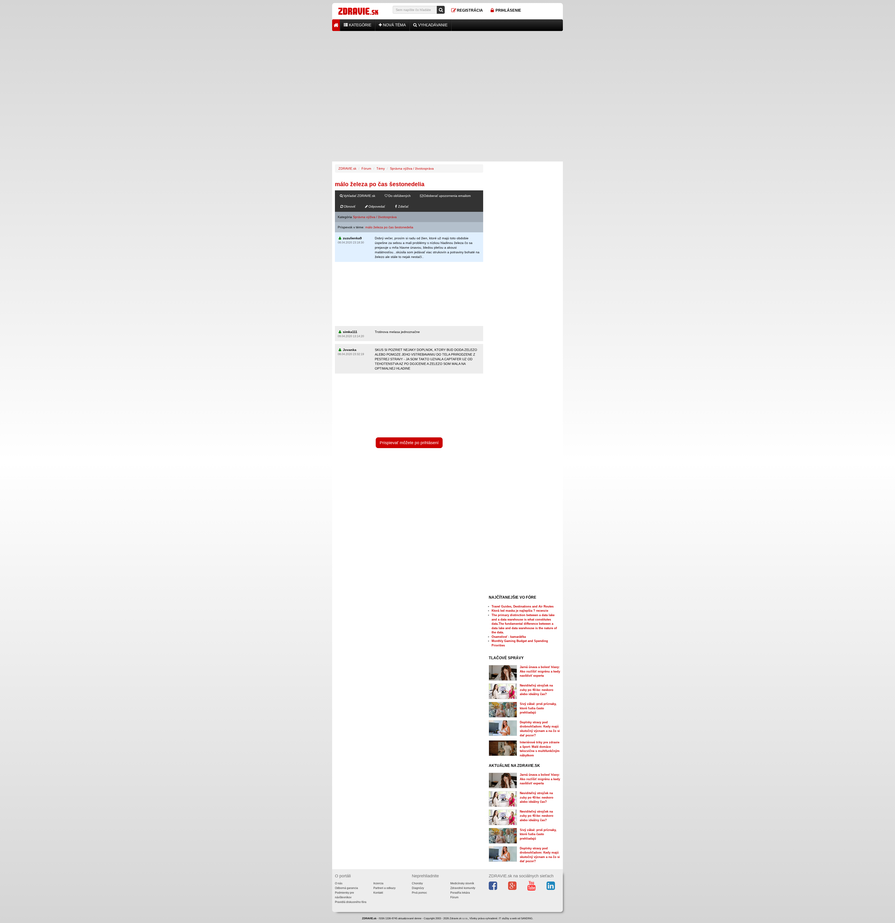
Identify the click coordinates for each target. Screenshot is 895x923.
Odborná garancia (346, 888)
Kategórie (359, 25)
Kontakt (378, 892)
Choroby (417, 883)
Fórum (366, 168)
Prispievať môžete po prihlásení (409, 442)
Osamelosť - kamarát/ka (509, 636)
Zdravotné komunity (462, 888)
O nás (338, 883)
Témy (380, 168)
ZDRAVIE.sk (347, 168)
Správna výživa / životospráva (412, 168)
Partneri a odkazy (384, 888)
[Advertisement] (447, 63)
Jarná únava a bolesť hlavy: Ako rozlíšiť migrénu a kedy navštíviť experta (540, 671)
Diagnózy (418, 888)
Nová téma (394, 25)
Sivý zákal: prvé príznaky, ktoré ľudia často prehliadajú (538, 708)
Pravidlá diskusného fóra (350, 902)
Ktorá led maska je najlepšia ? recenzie (520, 610)
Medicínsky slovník (462, 883)
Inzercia (378, 883)
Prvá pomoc (419, 892)
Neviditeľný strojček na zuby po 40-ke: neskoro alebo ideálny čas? (536, 690)
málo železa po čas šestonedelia (389, 227)
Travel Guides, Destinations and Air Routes (523, 606)
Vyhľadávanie (432, 25)
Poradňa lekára (460, 892)
